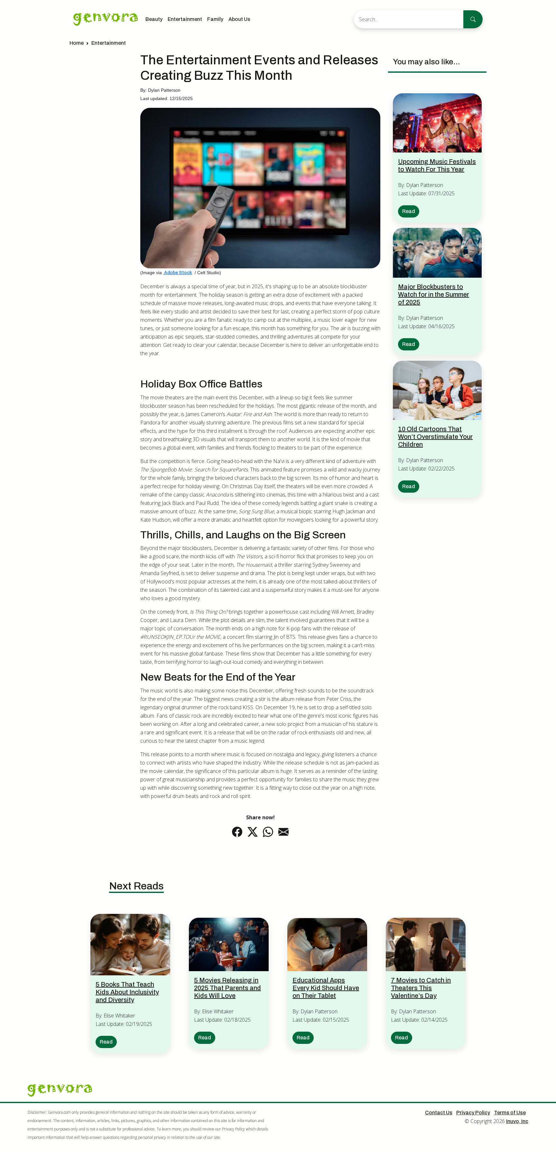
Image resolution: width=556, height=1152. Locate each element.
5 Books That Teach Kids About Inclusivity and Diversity (127, 992)
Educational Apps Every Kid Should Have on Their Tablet (325, 988)
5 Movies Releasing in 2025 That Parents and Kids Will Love (227, 988)
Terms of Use (510, 1112)
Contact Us (438, 1112)
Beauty (153, 19)
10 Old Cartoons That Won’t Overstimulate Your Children (435, 436)
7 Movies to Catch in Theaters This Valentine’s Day (421, 988)
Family (215, 19)
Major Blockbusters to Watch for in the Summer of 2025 (433, 294)
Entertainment (185, 19)
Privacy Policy (473, 1112)
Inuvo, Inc (517, 1121)
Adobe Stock (177, 272)
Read (408, 211)
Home (77, 43)
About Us (239, 19)
